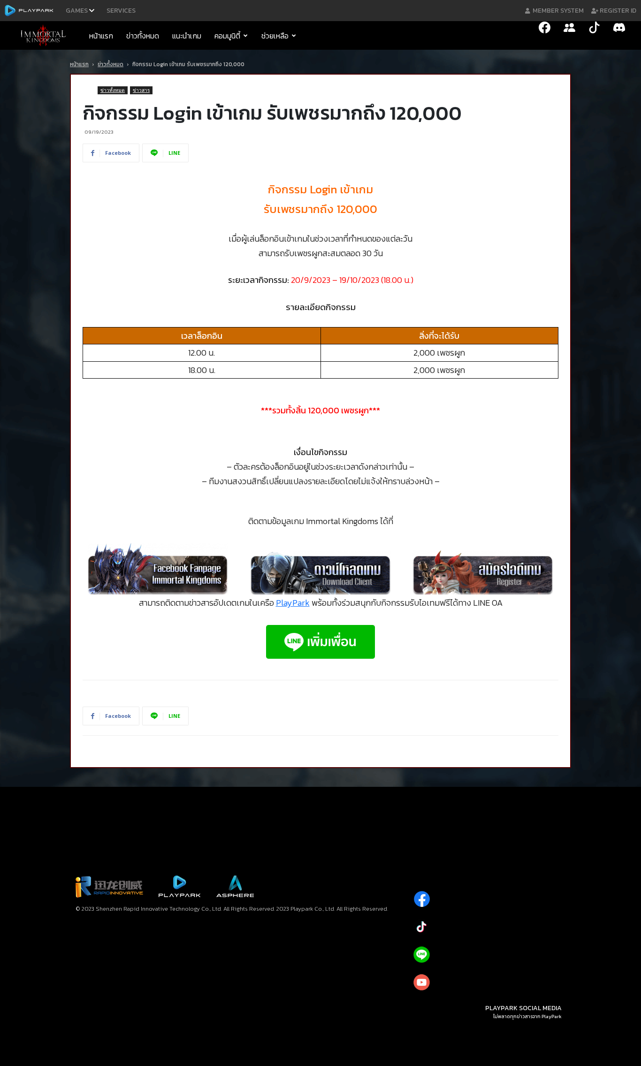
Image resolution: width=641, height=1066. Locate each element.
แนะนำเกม (186, 35)
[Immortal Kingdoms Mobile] (46, 36)
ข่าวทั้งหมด (142, 35)
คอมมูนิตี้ (227, 35)
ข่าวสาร (141, 90)
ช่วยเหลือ (275, 35)
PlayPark (293, 602)
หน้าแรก (101, 35)
